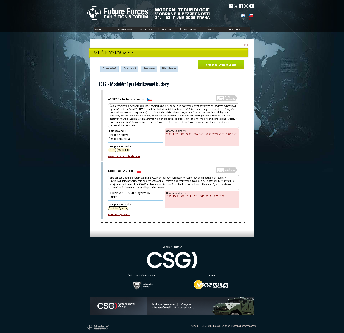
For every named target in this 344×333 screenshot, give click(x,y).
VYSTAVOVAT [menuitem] (125, 29)
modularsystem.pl (119, 214)
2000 (208, 134)
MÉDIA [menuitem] (210, 29)
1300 (168, 134)
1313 (201, 196)
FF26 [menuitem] (98, 29)
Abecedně (109, 68)
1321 (221, 196)
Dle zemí (130, 68)
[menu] (172, 29)
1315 (208, 196)
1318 (181, 134)
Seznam (149, 68)
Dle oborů (169, 68)
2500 (221, 134)
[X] (236, 6)
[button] (221, 64)
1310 (181, 196)
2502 (228, 134)
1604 (195, 134)
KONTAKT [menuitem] (234, 29)
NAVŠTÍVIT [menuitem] (146, 29)
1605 (201, 134)
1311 (188, 196)
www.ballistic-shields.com (124, 156)
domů (245, 45)
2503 (234, 134)
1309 (175, 196)
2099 (215, 134)
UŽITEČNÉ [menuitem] (190, 29)
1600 (188, 134)
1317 (215, 196)
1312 (175, 134)
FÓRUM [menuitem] (166, 29)
